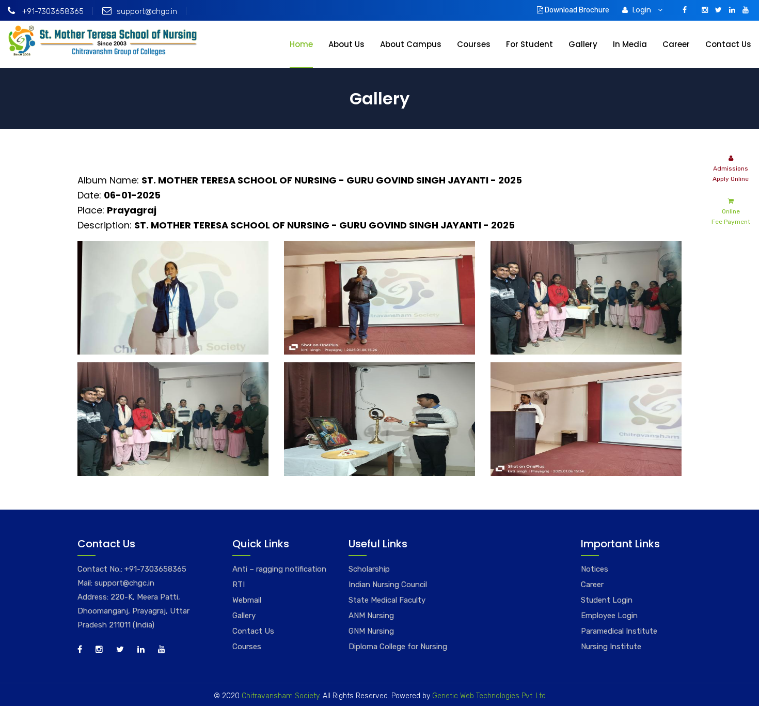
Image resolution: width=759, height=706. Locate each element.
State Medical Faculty (387, 600)
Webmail (246, 600)
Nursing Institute (611, 646)
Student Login (606, 600)
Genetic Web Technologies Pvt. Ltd (488, 696)
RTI (238, 584)
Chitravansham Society (280, 696)
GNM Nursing (371, 631)
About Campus (410, 44)
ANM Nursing (371, 615)
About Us (346, 44)
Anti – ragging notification (279, 569)
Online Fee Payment (730, 216)
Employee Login (609, 615)
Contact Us (728, 44)
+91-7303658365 (52, 11)
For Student (529, 44)
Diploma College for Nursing (398, 646)
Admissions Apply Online (731, 173)
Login (642, 10)
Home (301, 44)
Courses (474, 44)
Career (676, 44)
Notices (594, 569)
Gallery (582, 44)
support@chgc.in (147, 11)
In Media (630, 44)
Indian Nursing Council (388, 584)
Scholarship (369, 569)
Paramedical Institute (619, 631)
